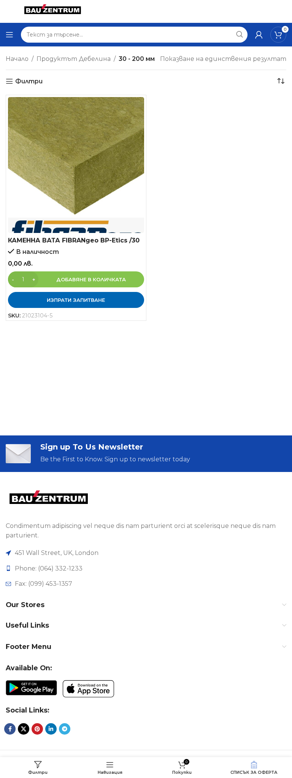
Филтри (29, 81)
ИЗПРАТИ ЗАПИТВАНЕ (76, 300)
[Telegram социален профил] (64, 729)
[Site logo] (52, 10)
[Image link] (48, 499)
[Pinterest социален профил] (37, 729)
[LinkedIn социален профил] (51, 729)
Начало (17, 58)
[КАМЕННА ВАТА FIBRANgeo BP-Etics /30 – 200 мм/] (76, 165)
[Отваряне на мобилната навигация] (9, 34)
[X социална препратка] (23, 729)
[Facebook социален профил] (10, 729)
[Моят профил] (259, 34)
